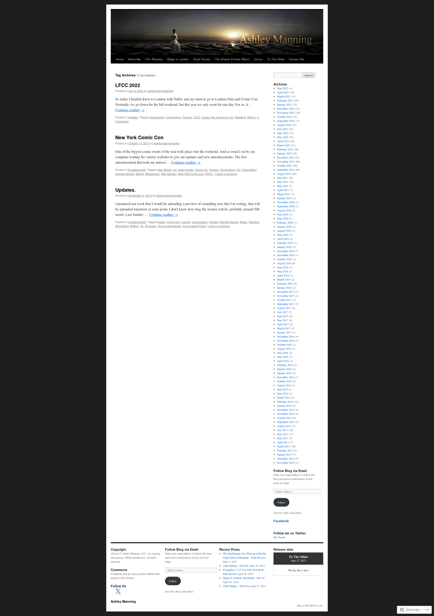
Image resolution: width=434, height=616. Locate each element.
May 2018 (282, 271)
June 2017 (282, 316)
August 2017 (284, 308)
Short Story (122, 226)
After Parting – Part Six (235, 565)
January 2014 (284, 405)
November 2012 (286, 462)
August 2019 (284, 230)
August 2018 (284, 263)
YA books (150, 226)
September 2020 (286, 206)
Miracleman (152, 174)
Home (119, 59)
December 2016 (285, 336)
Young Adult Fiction (194, 226)
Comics (213, 170)
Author (161, 222)
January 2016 (284, 369)
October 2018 (284, 259)
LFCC (196, 117)
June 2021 (282, 182)
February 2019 (285, 243)
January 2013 (284, 454)
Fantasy (213, 222)
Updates (132, 117)
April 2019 (283, 239)
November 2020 (286, 202)
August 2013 (284, 426)
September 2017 (286, 304)
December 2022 (285, 108)
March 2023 (283, 96)
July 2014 (282, 389)
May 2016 (282, 357)
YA (141, 226)
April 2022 (283, 141)
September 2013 (286, 422)
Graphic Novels (124, 174)
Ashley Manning (123, 601)
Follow (281, 502)
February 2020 (285, 222)
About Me (134, 59)
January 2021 (284, 198)
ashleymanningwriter (160, 91)
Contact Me (296, 59)
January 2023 (284, 104)
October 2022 (284, 116)
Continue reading (129, 109)
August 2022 (284, 125)
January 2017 (284, 332)
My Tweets (279, 537)
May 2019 (282, 234)
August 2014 (284, 385)
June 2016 (282, 352)
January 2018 (284, 287)
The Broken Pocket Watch (232, 59)
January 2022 (284, 153)
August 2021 (284, 173)
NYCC (209, 174)
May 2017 (282, 320)
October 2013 (284, 418)
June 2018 (282, 267)
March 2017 (283, 328)
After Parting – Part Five (236, 586)
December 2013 (285, 409)
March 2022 (283, 145)
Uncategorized (136, 170)
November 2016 (286, 340)
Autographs (157, 117)
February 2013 (285, 450)
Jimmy (258, 59)
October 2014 (284, 381)
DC (239, 170)
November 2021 (286, 161)
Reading (240, 117)
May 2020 (282, 218)
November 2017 (286, 295)
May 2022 (282, 137)
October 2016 (284, 344)
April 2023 (283, 92)
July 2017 (282, 312)
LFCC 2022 (127, 85)
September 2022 (286, 121)
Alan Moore (165, 170)
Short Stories (201, 59)
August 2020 (284, 210)
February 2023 (285, 100)
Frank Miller (249, 170)
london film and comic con (218, 117)
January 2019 (284, 247)
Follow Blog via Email (290, 470)
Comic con (201, 170)
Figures (187, 117)
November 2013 (286, 413)
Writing (251, 117)
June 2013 (282, 434)
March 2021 (283, 194)
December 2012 (285, 458)
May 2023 (282, 88)
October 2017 (284, 300)
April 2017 (283, 324)
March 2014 (283, 397)
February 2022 (285, 149)
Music (243, 222)
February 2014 (285, 401)
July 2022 (282, 129)
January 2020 (284, 226)
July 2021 (282, 177)
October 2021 (284, 165)
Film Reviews (154, 59)
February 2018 (285, 283)
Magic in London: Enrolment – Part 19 (243, 578)
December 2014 (285, 377)
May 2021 (282, 186)
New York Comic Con (139, 137)
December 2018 (285, 251)
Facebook (281, 521)
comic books (185, 170)
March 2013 (283, 446)
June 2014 (282, 393)
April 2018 (283, 275)
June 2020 (282, 214)
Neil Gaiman (169, 174)
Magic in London (178, 59)
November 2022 (286, 112)
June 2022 (282, 133)
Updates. (125, 189)
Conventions (173, 117)
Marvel (140, 174)
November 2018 (286, 255)
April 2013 (283, 442)
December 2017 (285, 291)
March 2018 (283, 279)
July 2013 (282, 430)
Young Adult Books (169, 226)
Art (175, 170)
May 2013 (282, 438)
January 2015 (284, 373)
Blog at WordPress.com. (310, 605)
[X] (118, 591)
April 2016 (283, 361)
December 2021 (285, 157)
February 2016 (285, 365)
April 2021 (283, 190)
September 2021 (286, 169)
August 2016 (284, 348)
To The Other (275, 59)
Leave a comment (226, 174)
